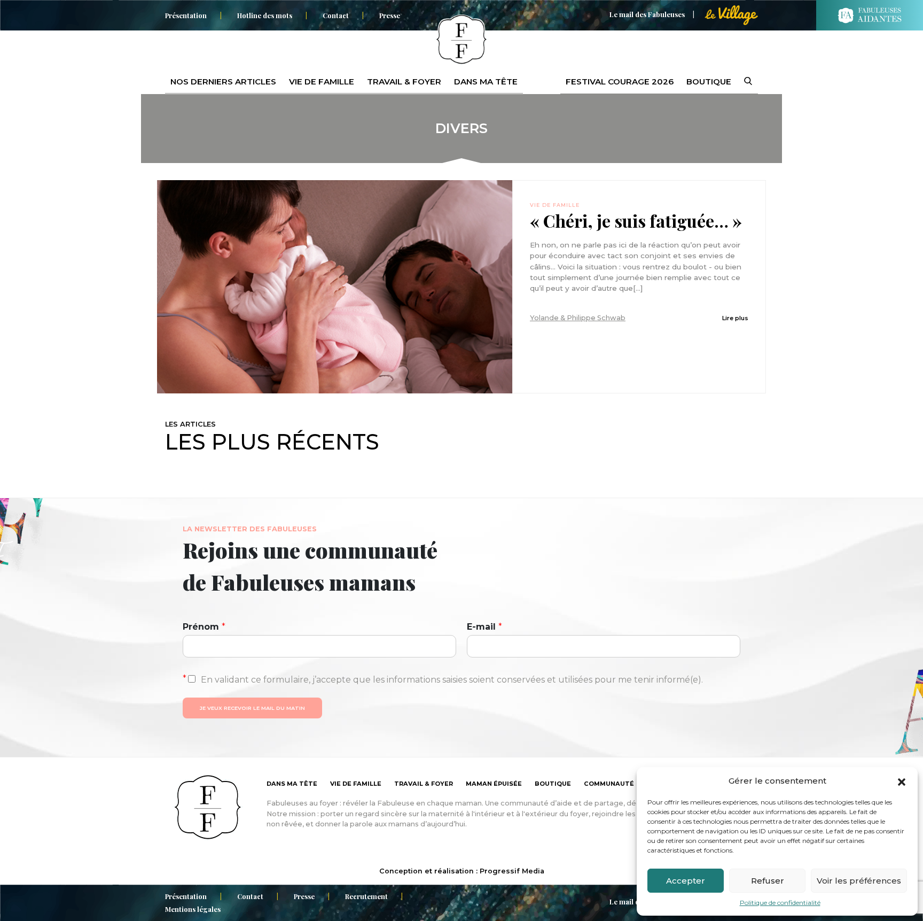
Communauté (609, 783)
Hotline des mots (264, 15)
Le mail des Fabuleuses (647, 14)
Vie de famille (321, 81)
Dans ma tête (486, 81)
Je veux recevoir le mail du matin (252, 708)
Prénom (204, 627)
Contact (336, 15)
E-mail (484, 627)
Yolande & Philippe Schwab (577, 318)
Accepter (685, 881)
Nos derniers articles (223, 81)
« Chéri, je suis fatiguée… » (636, 221)
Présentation (186, 15)
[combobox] (741, 82)
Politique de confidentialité (780, 903)
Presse (389, 15)
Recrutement (366, 896)
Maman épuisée (494, 783)
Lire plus (735, 318)
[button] (901, 781)
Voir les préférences (859, 881)
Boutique (708, 81)
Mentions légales (193, 909)
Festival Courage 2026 (620, 81)
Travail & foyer (404, 81)
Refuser (767, 881)
